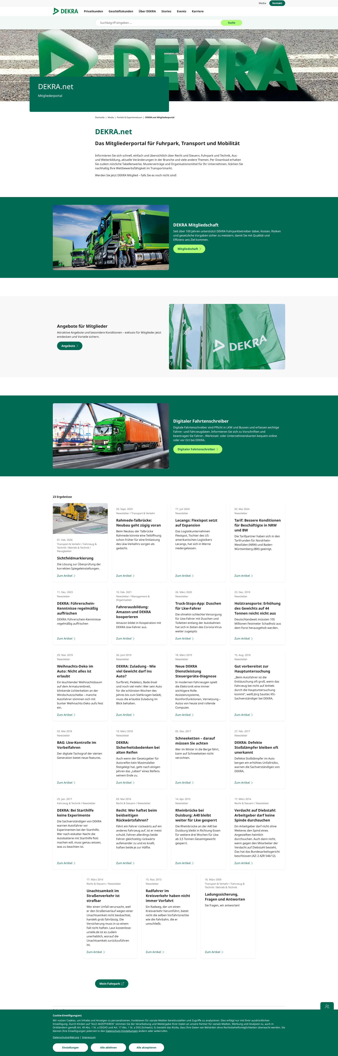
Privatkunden (93, 11)
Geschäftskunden (121, 11)
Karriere (198, 11)
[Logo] (67, 11)
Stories (166, 11)
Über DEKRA (147, 11)
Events (181, 11)
